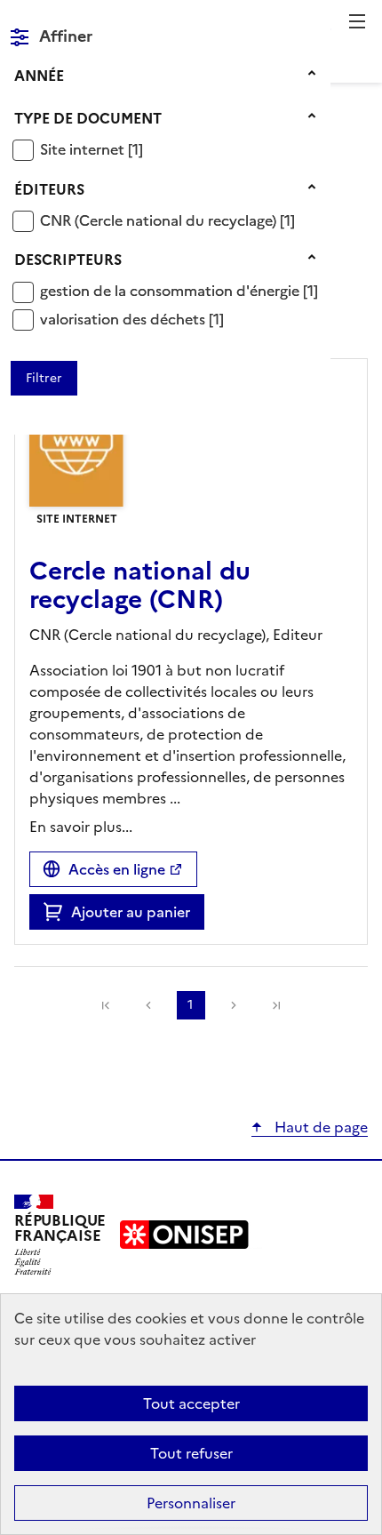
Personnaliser (191, 1503)
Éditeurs (49, 189)
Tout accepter (191, 1403)
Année (39, 75)
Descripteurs (68, 259)
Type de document (88, 118)
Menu (357, 21)
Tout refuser (191, 1453)
